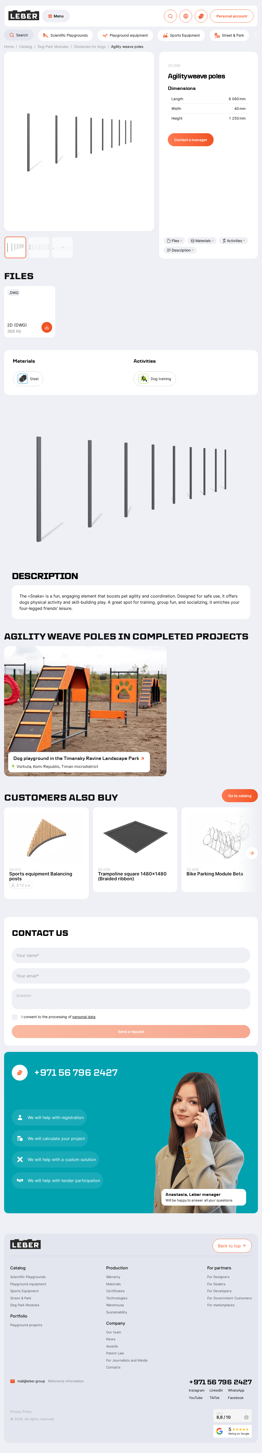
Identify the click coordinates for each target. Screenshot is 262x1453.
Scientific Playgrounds (69, 35)
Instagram (196, 1390)
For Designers (218, 1277)
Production (117, 1267)
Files (175, 240)
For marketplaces (221, 1305)
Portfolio (18, 1316)
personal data (83, 1017)
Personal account (231, 16)
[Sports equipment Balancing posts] (46, 837)
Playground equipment (129, 35)
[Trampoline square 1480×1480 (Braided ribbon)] (135, 837)
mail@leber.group (31, 1381)
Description (181, 250)
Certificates (115, 1291)
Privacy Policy (21, 1411)
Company (115, 1323)
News (110, 1339)
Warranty (113, 1277)
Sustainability (116, 1312)
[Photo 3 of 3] (62, 247)
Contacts (113, 1367)
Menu (59, 16)
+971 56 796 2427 (76, 1073)
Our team (113, 1332)
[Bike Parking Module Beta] (224, 837)
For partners (219, 1267)
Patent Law (115, 1353)
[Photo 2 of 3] (39, 247)
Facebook (236, 1398)
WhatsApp (236, 1390)
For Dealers (216, 1284)
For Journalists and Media (126, 1360)
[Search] (170, 16)
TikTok (215, 1398)
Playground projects (26, 1325)
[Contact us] (201, 16)
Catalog (18, 1267)
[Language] (185, 16)
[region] (131, 35)
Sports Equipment (185, 35)
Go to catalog (240, 795)
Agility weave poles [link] (127, 46)
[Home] (23, 16)
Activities (234, 240)
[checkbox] (14, 1017)
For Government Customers (229, 1298)
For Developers (219, 1291)
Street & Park (233, 35)
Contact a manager (190, 140)
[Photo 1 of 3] (15, 247)
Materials (203, 240)
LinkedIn (216, 1390)
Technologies (116, 1298)
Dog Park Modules (24, 1305)
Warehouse (115, 1305)
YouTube (196, 1398)
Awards (112, 1346)
